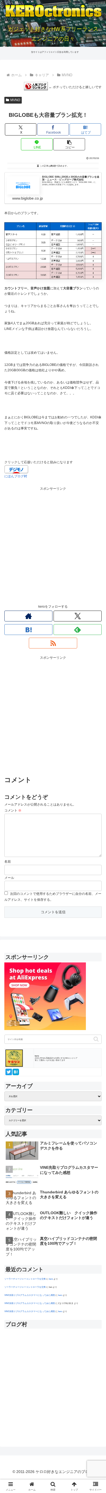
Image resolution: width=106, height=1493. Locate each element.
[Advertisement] (53, 544)
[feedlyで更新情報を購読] (78, 629)
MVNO (15, 100)
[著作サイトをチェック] (28, 616)
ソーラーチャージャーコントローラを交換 (25, 1278)
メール (9, 878)
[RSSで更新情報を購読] (53, 643)
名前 (7, 861)
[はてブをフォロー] (28, 629)
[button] (69, 144)
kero (51, 1278)
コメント (12, 810)
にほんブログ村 (15, 476)
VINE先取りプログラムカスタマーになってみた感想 (29, 1295)
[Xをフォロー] (78, 616)
